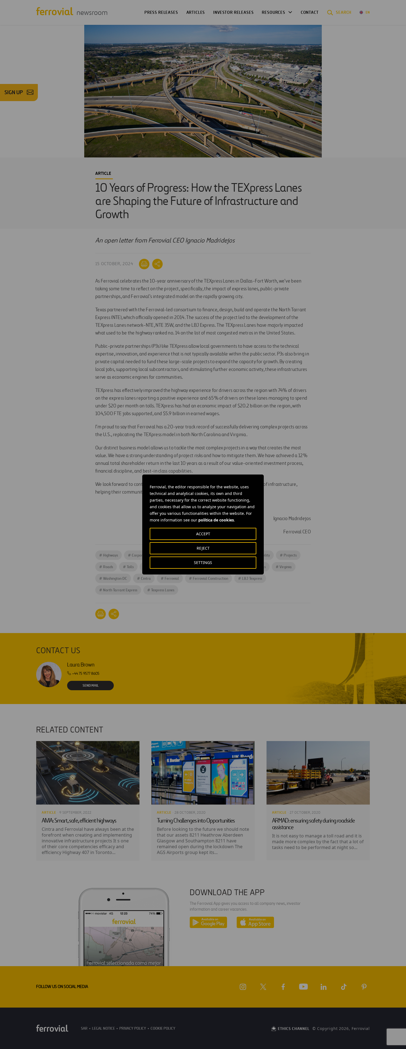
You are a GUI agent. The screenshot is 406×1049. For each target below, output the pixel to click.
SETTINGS (203, 562)
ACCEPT (203, 533)
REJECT (203, 548)
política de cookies (216, 520)
